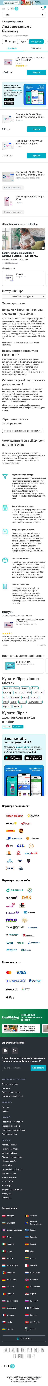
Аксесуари (6, 1194)
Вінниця (25, 688)
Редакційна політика (11, 1126)
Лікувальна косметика (12, 1157)
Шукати (42, 15)
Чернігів (17, 706)
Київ (29, 693)
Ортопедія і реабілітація (12, 1169)
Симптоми (6, 1198)
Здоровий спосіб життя (12, 1190)
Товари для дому (9, 1177)
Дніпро (34, 688)
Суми (5, 702)
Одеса (25, 697)
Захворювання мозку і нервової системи (22, 431)
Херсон (22, 702)
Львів (5, 697)
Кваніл (19, 274)
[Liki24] (8, 1366)
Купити (36, 72)
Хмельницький (35, 702)
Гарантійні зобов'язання (12, 1122)
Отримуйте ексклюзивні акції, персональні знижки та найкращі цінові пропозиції (23, 1059)
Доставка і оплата (10, 1084)
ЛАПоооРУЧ (7, 1181)
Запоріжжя (19, 693)
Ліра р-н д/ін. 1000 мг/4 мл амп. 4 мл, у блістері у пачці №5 (29, 175)
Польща (6, 727)
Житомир (7, 693)
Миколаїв (15, 697)
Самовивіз (36, 48)
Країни (5, 1111)
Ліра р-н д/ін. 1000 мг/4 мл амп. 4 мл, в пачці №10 (29, 142)
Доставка (12, 48)
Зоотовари (6, 1185)
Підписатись (38, 1068)
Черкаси (7, 706)
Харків (13, 702)
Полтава (34, 697)
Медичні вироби (9, 1161)
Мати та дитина (9, 1173)
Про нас (5, 1107)
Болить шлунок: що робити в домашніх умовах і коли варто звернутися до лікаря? (19, 254)
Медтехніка (7, 1165)
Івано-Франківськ (11, 688)
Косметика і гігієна (10, 1149)
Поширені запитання (11, 1092)
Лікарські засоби (9, 1145)
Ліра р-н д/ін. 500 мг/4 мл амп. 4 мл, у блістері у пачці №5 (29, 117)
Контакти (6, 1088)
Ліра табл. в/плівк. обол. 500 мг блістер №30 (30, 58)
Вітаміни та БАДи (9, 1153)
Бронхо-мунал (23, 662)
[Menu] (3, 8)
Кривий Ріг (38, 693)
